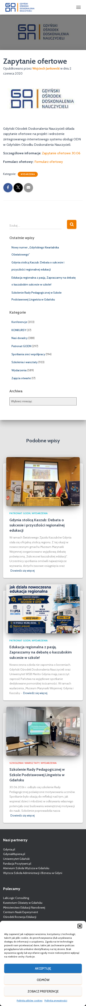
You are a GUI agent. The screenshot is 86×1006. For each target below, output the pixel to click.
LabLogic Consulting (16, 898)
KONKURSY (18, 330)
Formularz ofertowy (48, 162)
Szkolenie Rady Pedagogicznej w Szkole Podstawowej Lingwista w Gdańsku (37, 774)
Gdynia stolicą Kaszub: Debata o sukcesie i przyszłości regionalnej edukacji (36, 525)
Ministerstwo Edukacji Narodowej (24, 907)
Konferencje (19, 322)
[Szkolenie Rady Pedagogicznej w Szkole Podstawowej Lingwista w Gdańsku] (43, 731)
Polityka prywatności (55, 1000)
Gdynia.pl (9, 849)
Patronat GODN (21, 346)
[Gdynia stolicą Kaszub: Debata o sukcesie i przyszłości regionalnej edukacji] (43, 481)
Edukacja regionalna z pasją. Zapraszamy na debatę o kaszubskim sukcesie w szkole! (40, 652)
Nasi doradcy (19, 338)
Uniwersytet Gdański (16, 859)
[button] (80, 926)
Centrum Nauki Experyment (20, 912)
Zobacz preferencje (43, 991)
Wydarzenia (28, 174)
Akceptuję (43, 968)
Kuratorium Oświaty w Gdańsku (22, 903)
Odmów (43, 980)
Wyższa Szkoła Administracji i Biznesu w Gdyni (32, 873)
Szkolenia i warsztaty (24, 362)
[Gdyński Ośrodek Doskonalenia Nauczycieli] (21, 7)
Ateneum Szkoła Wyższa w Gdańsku (26, 868)
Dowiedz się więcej (22, 570)
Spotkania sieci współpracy (28, 354)
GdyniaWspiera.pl (14, 854)
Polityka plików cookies (29, 1000)
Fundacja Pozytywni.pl (17, 863)
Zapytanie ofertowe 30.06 (61, 153)
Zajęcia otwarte (21, 378)
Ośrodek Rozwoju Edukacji (19, 917)
